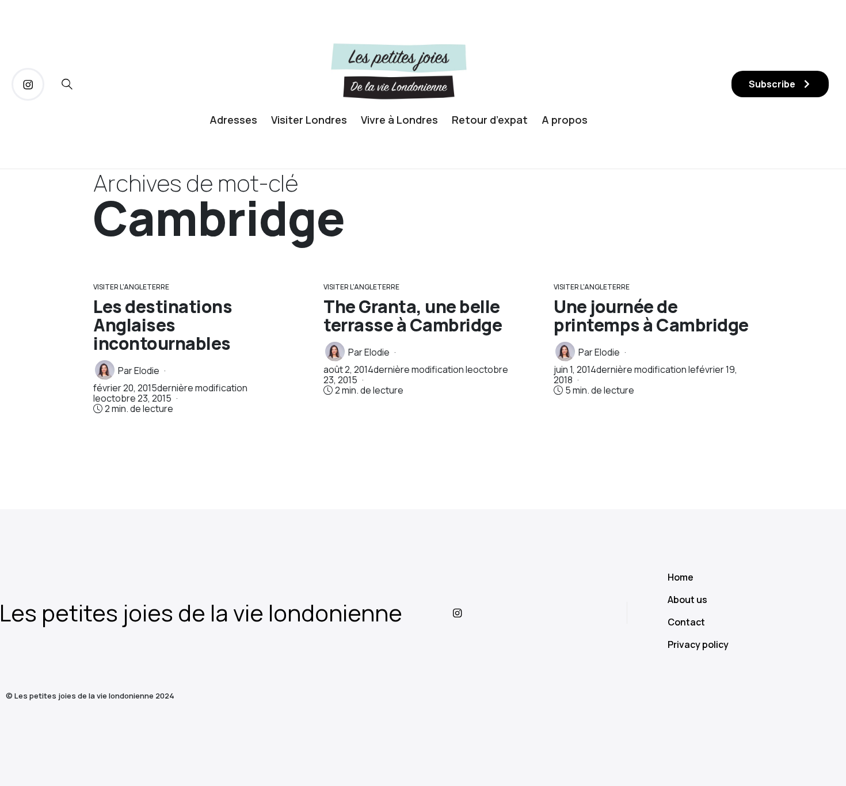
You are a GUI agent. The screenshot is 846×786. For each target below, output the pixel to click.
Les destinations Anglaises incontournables (162, 325)
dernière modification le (170, 393)
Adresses (233, 120)
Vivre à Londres (399, 120)
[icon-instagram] (28, 84)
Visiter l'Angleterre (131, 287)
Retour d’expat (490, 120)
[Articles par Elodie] (104, 369)
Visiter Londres (309, 120)
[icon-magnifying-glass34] (67, 84)
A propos (565, 120)
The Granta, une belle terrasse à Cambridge (412, 316)
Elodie (146, 370)
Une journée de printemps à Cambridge (651, 316)
